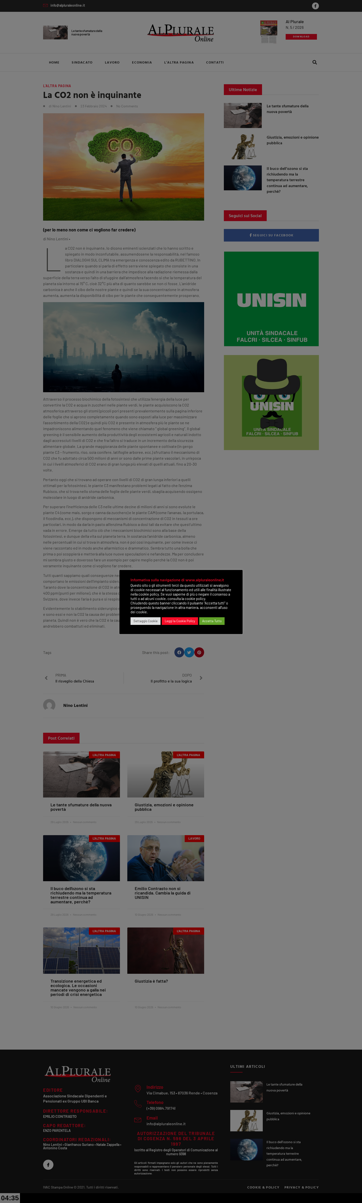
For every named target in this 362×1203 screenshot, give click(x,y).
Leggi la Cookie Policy (180, 621)
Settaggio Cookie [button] (145, 621)
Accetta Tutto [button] (212, 621)
